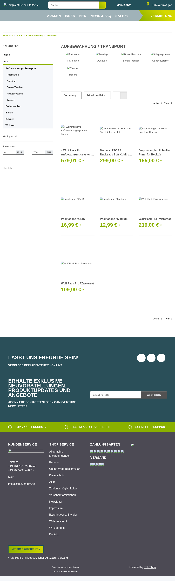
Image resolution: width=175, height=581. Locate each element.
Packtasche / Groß (73, 218)
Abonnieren (154, 394)
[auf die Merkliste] (88, 119)
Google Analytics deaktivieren (65, 567)
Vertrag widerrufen (26, 549)
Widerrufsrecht (58, 521)
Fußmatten (73, 60)
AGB (52, 482)
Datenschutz (56, 475)
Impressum (56, 508)
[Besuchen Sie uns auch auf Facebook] (141, 358)
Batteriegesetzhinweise (63, 514)
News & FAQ (100, 16)
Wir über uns (57, 527)
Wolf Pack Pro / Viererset (155, 218)
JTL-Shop (150, 567)
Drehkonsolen (13, 106)
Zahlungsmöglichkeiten (63, 488)
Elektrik (9, 112)
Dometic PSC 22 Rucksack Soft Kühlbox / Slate (116, 153)
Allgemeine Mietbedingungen (59, 453)
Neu (82, 16)
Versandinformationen (62, 495)
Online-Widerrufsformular (64, 468)
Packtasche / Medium (113, 218)
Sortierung (70, 95)
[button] (121, 5)
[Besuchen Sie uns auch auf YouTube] (151, 358)
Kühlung (9, 119)
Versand (63, 557)
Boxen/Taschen (131, 60)
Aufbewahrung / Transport (20, 68)
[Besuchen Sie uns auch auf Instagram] (161, 358)
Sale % (121, 16)
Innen (6, 61)
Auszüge (102, 60)
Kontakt (53, 534)
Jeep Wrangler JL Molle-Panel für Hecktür (154, 152)
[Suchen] (102, 5)
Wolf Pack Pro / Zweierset (77, 283)
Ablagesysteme (160, 60)
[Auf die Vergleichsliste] (80, 119)
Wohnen (10, 125)
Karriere (54, 462)
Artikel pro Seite (95, 95)
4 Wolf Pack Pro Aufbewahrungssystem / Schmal (77, 153)
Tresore (73, 74)
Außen (6, 54)
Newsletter (55, 501)
